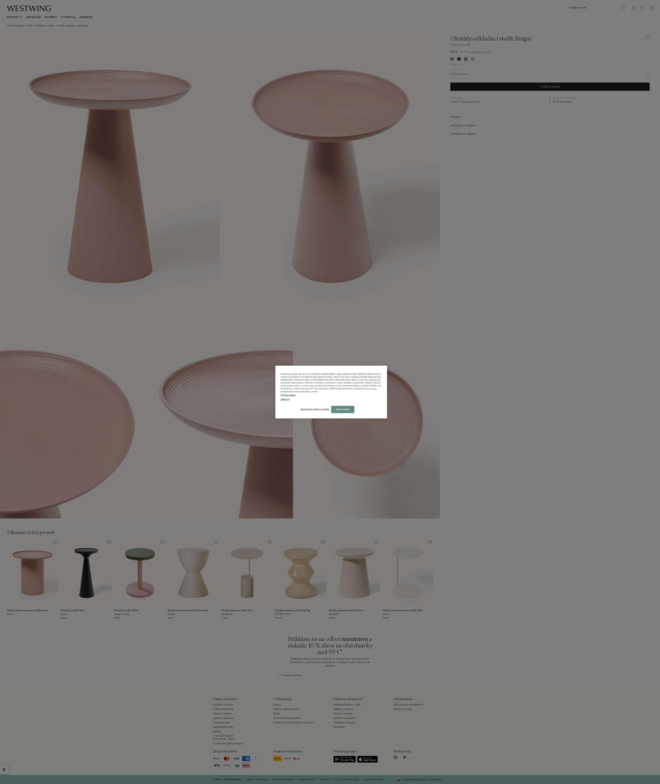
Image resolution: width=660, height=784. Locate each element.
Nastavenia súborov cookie (315, 409)
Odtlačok (284, 399)
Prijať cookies (343, 409)
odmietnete (371, 388)
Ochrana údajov (288, 395)
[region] (331, 392)
